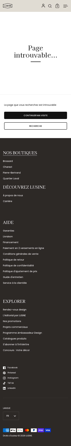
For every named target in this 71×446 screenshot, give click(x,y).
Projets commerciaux (15, 327)
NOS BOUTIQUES (20, 152)
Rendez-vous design (14, 309)
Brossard (8, 161)
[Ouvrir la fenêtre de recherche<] (50, 6)
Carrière (7, 201)
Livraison (8, 236)
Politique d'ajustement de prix (20, 271)
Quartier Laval (11, 178)
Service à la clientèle (15, 283)
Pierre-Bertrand (12, 172)
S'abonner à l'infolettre (16, 344)
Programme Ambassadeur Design (22, 332)
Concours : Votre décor (16, 350)
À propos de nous (13, 195)
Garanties (8, 230)
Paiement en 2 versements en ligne (23, 248)
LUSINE (29, 435)
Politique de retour (13, 259)
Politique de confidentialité (18, 265)
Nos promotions (12, 321)
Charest (7, 167)
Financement (10, 242)
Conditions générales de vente (20, 254)
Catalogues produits (14, 338)
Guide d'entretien (13, 277)
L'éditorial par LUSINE (14, 315)
